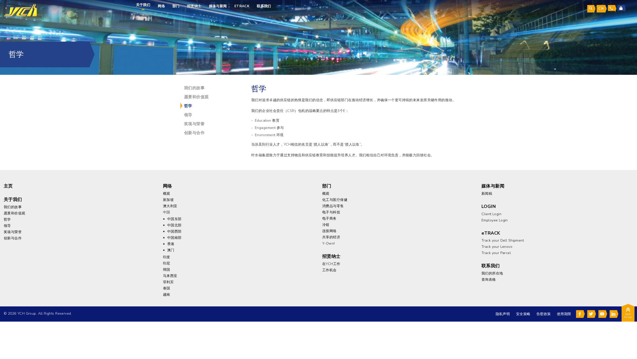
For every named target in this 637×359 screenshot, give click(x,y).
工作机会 (329, 270)
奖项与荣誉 (194, 124)
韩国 (166, 269)
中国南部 (174, 237)
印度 (166, 257)
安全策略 (523, 314)
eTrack (242, 6)
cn (601, 8)
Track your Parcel (496, 253)
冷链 (325, 224)
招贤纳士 (194, 6)
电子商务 (329, 218)
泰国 (166, 288)
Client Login (491, 214)
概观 (166, 193)
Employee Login (494, 220)
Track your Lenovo (496, 246)
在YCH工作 (331, 264)
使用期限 (564, 314)
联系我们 (264, 6)
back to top (628, 315)
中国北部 (174, 225)
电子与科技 (331, 212)
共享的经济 (331, 237)
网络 (161, 6)
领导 (188, 115)
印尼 (166, 263)
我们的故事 (194, 88)
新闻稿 (486, 193)
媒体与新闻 (218, 6)
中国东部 (174, 219)
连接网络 (329, 231)
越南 (166, 294)
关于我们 (143, 4)
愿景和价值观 (196, 97)
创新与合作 (194, 133)
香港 (170, 244)
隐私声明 (503, 314)
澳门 (170, 250)
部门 (176, 6)
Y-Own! (328, 243)
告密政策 (543, 314)
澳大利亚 (170, 206)
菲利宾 (168, 282)
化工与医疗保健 (334, 199)
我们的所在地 (492, 273)
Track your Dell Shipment (502, 240)
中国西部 (174, 231)
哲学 (188, 106)
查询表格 (488, 279)
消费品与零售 (333, 206)
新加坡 (168, 199)
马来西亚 (170, 275)
